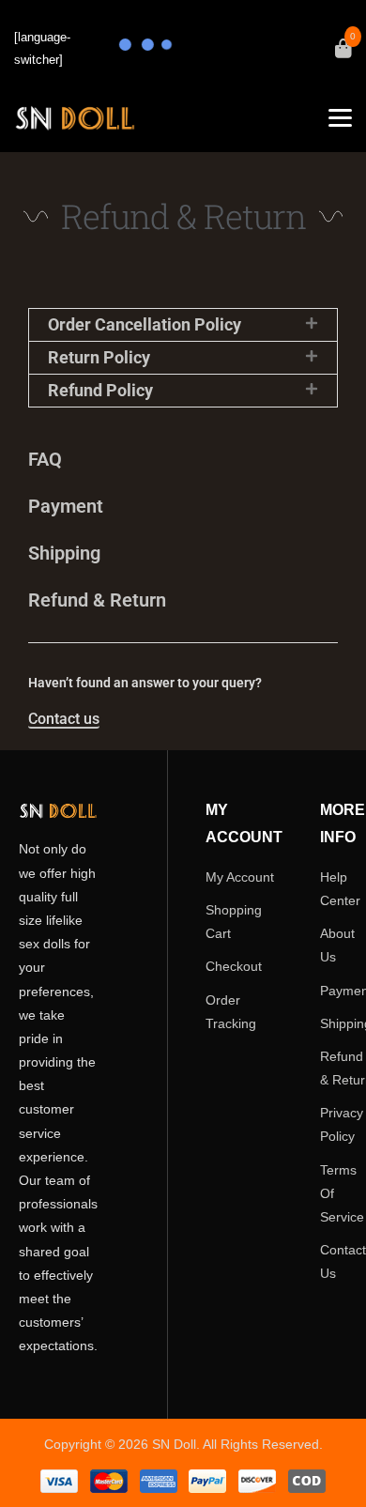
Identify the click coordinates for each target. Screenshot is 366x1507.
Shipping (64, 553)
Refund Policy (100, 390)
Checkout (234, 966)
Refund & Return (97, 600)
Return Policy (99, 357)
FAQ (45, 459)
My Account (240, 876)
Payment (65, 506)
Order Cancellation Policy (144, 324)
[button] (183, 325)
